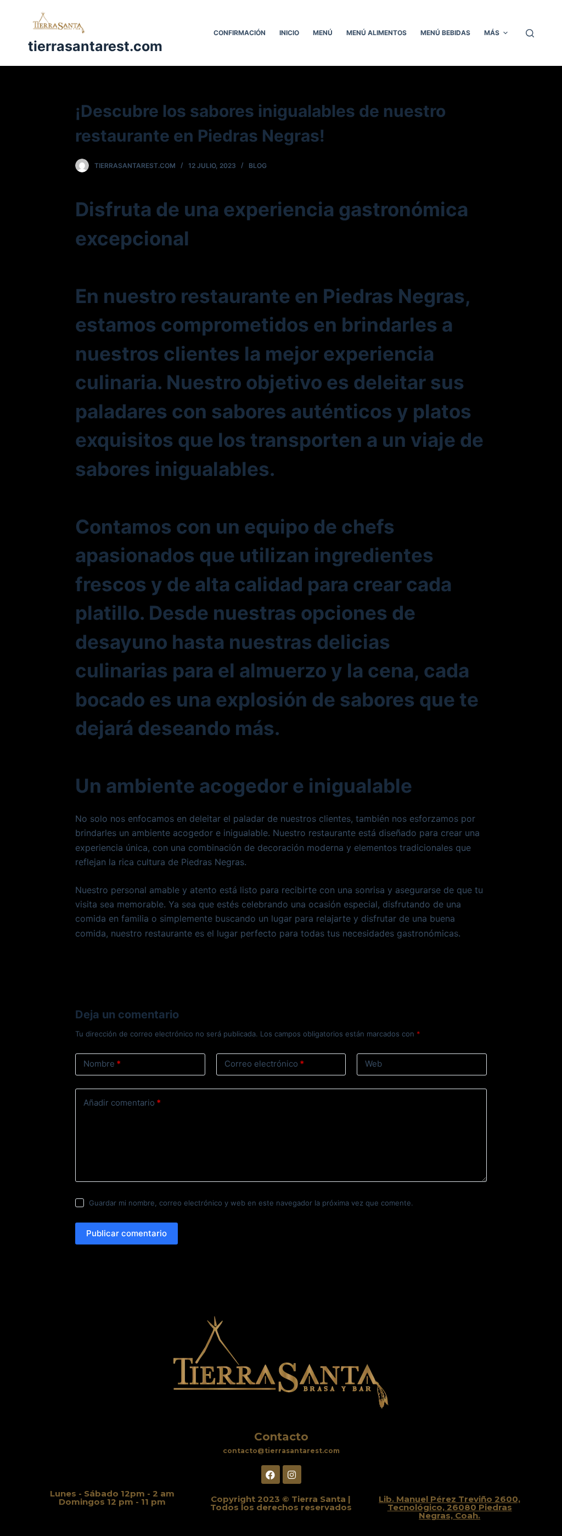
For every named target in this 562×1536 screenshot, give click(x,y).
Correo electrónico (264, 1063)
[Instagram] (292, 1474)
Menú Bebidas (445, 33)
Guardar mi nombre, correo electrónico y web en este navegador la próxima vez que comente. (251, 1202)
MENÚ (323, 33)
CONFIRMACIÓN (239, 33)
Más (491, 33)
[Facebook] (270, 1474)
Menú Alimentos (376, 33)
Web (373, 1063)
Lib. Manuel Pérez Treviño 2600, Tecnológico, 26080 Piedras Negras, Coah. (449, 1507)
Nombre (102, 1063)
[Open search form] (530, 33)
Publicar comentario (126, 1233)
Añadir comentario (122, 1102)
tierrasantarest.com (95, 46)
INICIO (289, 33)
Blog (258, 165)
